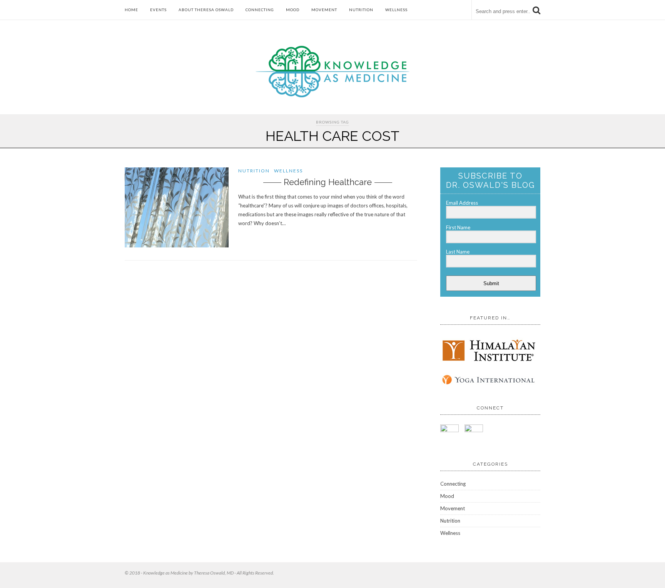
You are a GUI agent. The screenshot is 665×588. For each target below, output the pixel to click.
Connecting (260, 9)
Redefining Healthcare (328, 182)
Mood (292, 9)
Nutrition (361, 9)
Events (158, 9)
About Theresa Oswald (206, 9)
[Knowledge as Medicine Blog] (332, 96)
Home (131, 9)
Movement (324, 9)
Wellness (396, 9)
